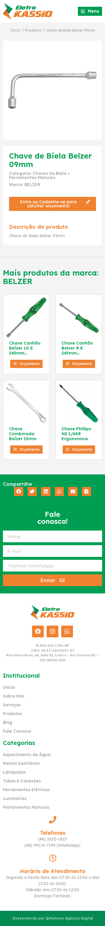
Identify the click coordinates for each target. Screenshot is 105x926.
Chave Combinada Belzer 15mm (22, 433)
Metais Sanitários (21, 763)
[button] (52, 204)
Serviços (12, 705)
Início (15, 30)
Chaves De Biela (49, 173)
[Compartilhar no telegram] (86, 491)
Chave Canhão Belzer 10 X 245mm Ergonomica (25, 350)
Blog (7, 722)
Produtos (33, 30)
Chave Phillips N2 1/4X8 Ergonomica (76, 433)
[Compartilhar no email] (73, 491)
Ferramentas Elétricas (26, 789)
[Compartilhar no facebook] (18, 491)
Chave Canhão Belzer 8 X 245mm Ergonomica (77, 350)
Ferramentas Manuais (32, 177)
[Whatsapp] (67, 631)
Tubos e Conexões (22, 781)
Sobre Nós (13, 696)
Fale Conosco (17, 731)
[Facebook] (38, 631)
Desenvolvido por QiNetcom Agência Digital (53, 918)
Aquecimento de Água (26, 754)
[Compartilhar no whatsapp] (59, 491)
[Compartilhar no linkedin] (45, 491)
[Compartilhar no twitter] (32, 491)
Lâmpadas (14, 772)
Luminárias (15, 798)
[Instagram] (52, 631)
